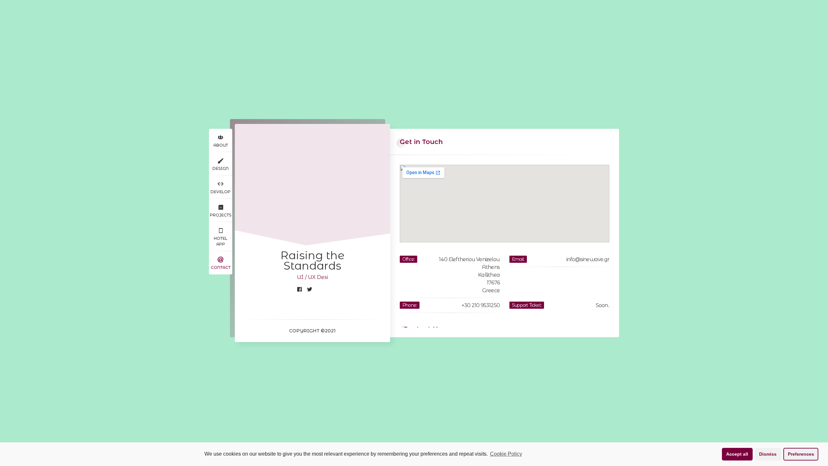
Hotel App (220, 241)
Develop (221, 191)
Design (220, 168)
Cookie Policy (506, 454)
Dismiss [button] (768, 454)
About (220, 145)
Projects (220, 215)
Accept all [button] (737, 454)
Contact (221, 267)
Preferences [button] (801, 454)
